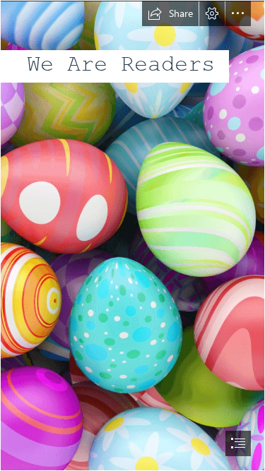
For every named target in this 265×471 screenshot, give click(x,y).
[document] (132, 235)
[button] (170, 13)
